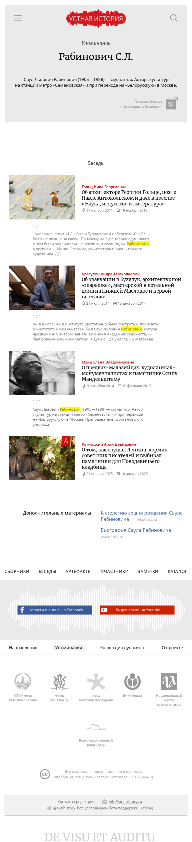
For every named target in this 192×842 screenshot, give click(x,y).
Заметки (148, 571)
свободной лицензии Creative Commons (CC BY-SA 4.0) (103, 776)
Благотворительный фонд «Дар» (96, 742)
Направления (23, 647)
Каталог (178, 571)
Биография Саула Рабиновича (136, 530)
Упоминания (68, 647)
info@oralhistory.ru (125, 801)
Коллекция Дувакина (122, 647)
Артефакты (79, 571)
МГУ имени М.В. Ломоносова (23, 697)
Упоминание (96, 43)
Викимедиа (132, 695)
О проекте (172, 647)
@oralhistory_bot (68, 807)
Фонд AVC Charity (59, 697)
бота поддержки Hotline (130, 807)
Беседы (47, 571)
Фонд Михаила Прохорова (96, 697)
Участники (115, 571)
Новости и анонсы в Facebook (55, 609)
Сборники (17, 571)
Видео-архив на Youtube (138, 609)
